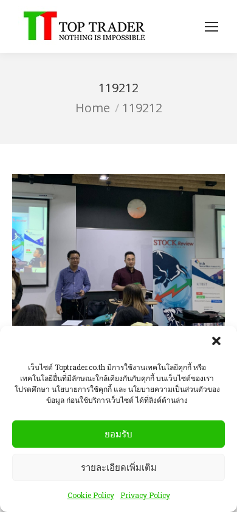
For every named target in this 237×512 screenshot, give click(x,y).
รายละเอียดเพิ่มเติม (119, 467)
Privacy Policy (145, 495)
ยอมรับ (118, 434)
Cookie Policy (90, 495)
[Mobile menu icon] (211, 26)
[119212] (118, 253)
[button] (217, 342)
